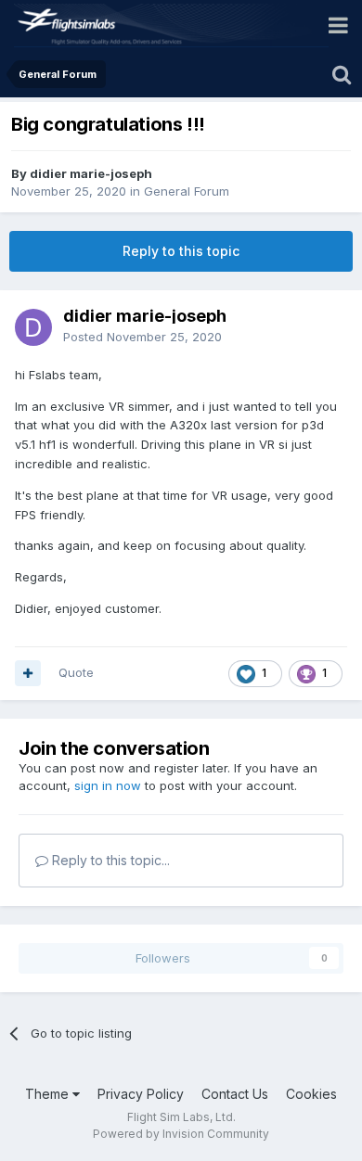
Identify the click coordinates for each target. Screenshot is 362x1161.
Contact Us (234, 1094)
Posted (142, 336)
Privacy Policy (140, 1094)
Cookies (311, 1094)
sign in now (107, 785)
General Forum (186, 191)
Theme (48, 1094)
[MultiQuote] (28, 673)
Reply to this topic (181, 251)
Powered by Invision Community (181, 1134)
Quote (76, 672)
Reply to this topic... (109, 860)
